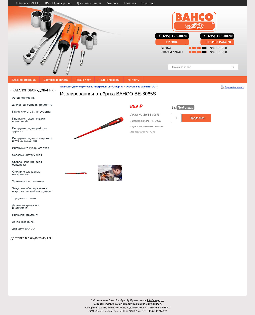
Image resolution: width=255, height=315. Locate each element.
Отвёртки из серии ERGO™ (142, 86)
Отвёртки (117, 86)
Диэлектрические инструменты (91, 86)
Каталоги (112, 3)
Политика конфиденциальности (143, 304)
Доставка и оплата (89, 3)
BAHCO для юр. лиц (58, 3)
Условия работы (114, 304)
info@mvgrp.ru (155, 300)
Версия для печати (234, 87)
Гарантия (147, 3)
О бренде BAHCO (27, 3)
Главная (65, 86)
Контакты (130, 3)
